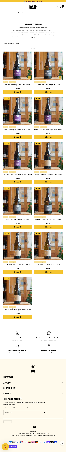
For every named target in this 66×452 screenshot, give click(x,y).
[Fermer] (48, 12)
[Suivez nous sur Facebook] (31, 427)
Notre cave (8, 377)
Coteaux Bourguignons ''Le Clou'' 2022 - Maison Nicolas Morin (48, 175)
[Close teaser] (9, 442)
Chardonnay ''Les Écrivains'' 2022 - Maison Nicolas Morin (18, 265)
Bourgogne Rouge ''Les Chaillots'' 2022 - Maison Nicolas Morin (48, 130)
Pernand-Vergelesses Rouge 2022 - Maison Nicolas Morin (17, 85)
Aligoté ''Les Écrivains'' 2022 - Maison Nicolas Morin (18, 310)
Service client (9, 388)
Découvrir (17, 92)
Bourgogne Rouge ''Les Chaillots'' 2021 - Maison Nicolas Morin (18, 175)
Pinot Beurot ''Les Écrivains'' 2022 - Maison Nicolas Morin (48, 265)
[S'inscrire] (44, 412)
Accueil (5, 43)
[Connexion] (57, 7)
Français (7, 421)
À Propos (7, 382)
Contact (7, 393)
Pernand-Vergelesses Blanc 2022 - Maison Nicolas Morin (48, 85)
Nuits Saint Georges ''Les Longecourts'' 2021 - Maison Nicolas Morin (17, 130)
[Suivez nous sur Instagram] (34, 427)
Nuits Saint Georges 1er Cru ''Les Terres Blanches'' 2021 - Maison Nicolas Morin (17, 220)
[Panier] (61, 7)
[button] (5, 446)
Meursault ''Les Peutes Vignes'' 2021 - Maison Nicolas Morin (48, 220)
